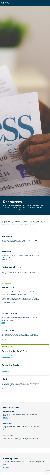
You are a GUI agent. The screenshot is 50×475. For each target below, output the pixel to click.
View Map (5, 417)
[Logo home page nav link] (9, 3)
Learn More (4, 339)
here (22, 355)
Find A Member (5, 371)
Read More (4, 259)
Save (2, 305)
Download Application (7, 357)
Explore (3, 244)
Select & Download (6, 276)
